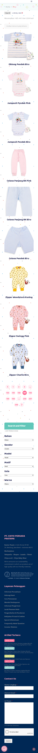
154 (7, 392)
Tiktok (29, 554)
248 (16, 404)
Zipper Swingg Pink (19, 336)
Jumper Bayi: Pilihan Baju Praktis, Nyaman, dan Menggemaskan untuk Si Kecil (17, 664)
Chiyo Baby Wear (20, 558)
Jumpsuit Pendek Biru (19, 142)
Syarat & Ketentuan (11, 620)
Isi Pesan (8, 701)
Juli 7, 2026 (9, 661)
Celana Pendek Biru (19, 258)
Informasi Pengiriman (12, 606)
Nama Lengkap (11, 685)
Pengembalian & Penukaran (14, 613)
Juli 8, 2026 (9, 640)
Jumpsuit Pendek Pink (19, 103)
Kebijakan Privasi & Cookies (14, 616)
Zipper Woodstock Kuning (18, 297)
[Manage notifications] (33, 749)
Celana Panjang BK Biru (19, 220)
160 (13, 398)
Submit (8, 741)
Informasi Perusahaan (12, 592)
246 (24, 398)
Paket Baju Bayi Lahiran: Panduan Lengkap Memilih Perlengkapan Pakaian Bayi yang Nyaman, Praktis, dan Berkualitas (18, 645)
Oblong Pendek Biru (19, 64)
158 (30, 392)
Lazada (22, 554)
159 (7, 398)
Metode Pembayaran (12, 602)
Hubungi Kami (9, 595)
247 (30, 398)
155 (13, 392)
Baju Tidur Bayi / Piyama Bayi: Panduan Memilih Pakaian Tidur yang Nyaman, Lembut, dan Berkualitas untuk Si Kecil (18, 652)
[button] (4, 749)
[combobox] (16, 26)
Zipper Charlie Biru (19, 375)
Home (8, 7)
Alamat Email (10, 693)
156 (19, 392)
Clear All (7, 13)
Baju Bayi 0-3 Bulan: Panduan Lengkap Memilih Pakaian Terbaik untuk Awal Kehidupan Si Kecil (17, 671)
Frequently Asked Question (14, 623)
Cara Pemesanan (10, 599)
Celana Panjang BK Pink (19, 181)
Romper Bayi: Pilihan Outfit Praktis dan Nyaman (17, 659)
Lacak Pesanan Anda (11, 609)
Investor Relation (10, 627)
